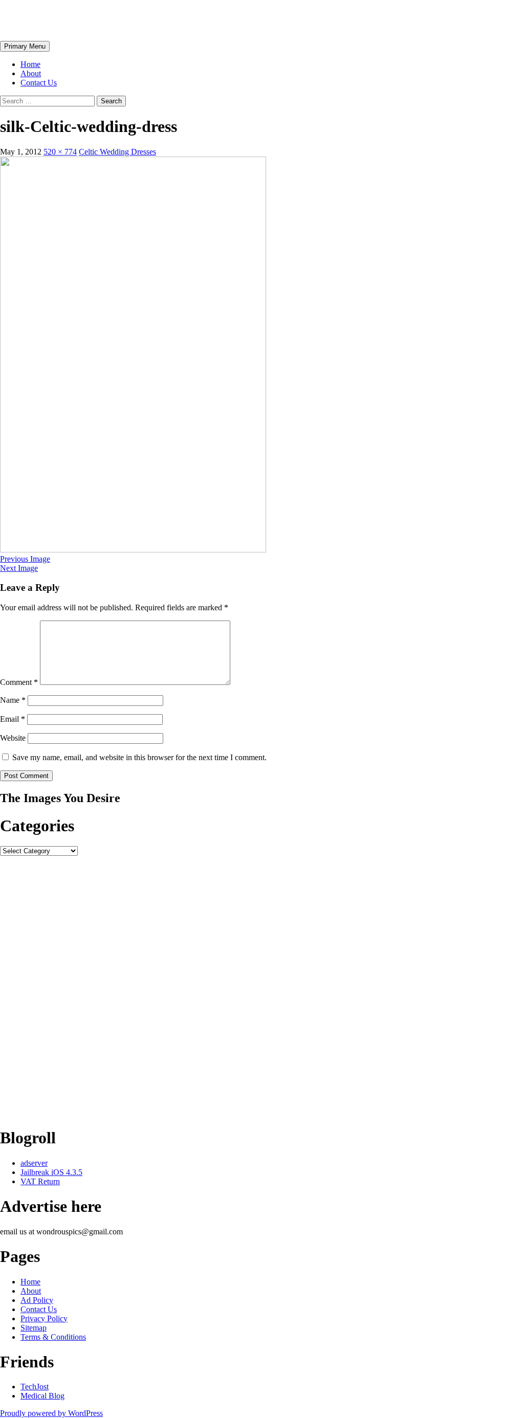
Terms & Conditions (53, 1337)
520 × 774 (60, 151)
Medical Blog (42, 1395)
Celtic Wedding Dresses (117, 151)
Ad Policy (36, 1300)
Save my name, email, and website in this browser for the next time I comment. (139, 757)
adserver (34, 1163)
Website (13, 738)
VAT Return (40, 1181)
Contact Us (38, 82)
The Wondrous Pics (67, 20)
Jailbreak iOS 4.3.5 (51, 1172)
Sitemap (33, 1327)
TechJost (34, 1386)
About (30, 73)
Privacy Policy (44, 1318)
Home (30, 64)
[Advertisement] (262, 987)
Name (13, 700)
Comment (19, 682)
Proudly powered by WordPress (51, 1413)
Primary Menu (25, 46)
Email (12, 719)
